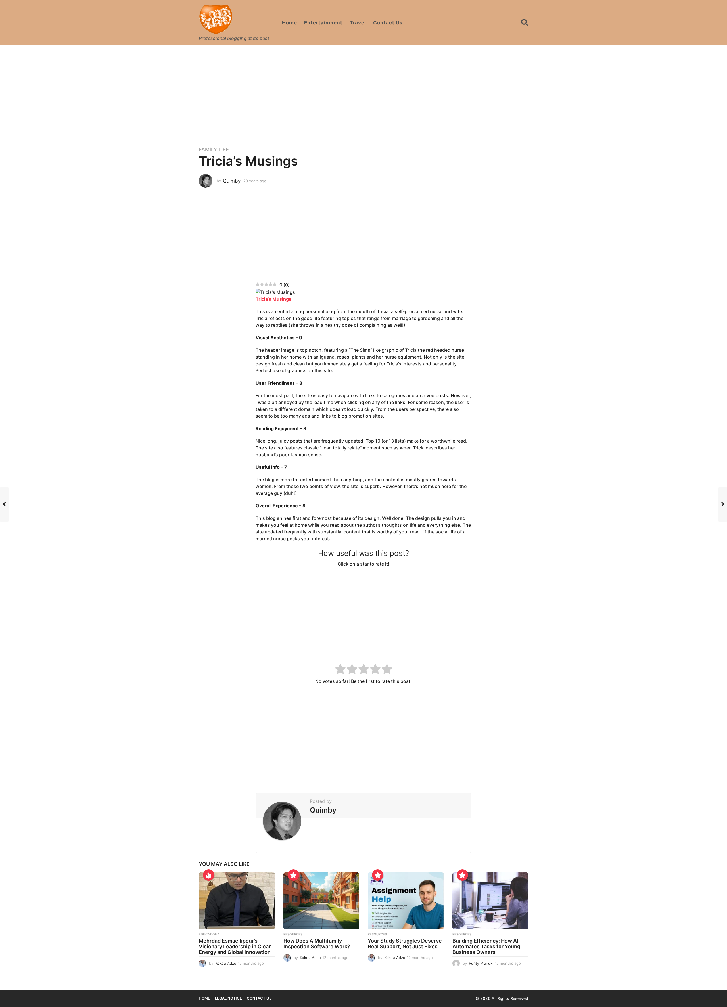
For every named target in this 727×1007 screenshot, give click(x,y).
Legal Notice (228, 998)
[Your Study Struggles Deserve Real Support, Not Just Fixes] (406, 900)
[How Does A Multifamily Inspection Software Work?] (321, 900)
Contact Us (388, 23)
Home (289, 23)
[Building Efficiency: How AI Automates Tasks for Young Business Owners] (490, 900)
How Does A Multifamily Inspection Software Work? (316, 943)
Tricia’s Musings (273, 299)
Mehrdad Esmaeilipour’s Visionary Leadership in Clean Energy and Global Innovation (235, 946)
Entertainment (323, 23)
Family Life (214, 149)
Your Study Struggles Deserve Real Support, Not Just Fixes (405, 943)
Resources (292, 934)
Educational (210, 934)
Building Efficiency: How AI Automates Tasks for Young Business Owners (486, 946)
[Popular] (293, 875)
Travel (358, 23)
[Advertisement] (363, 92)
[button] (524, 22)
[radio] (340, 670)
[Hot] (208, 875)
